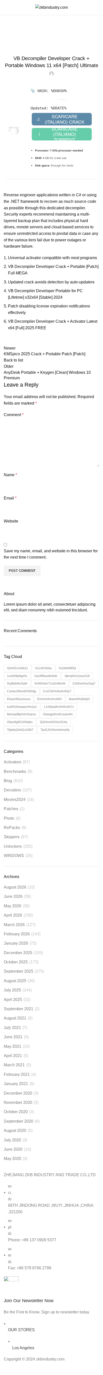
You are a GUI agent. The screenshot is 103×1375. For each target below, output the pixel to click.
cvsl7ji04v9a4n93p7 (57, 691)
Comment (14, 415)
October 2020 (16, 1112)
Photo (9, 818)
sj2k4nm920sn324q (53, 722)
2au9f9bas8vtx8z (46, 676)
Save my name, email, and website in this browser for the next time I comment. (51, 554)
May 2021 (12, 1046)
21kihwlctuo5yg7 (84, 683)
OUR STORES (21, 1330)
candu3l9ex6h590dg (21, 691)
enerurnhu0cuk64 (49, 699)
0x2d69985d (67, 668)
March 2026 (14, 925)
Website (11, 521)
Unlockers (13, 846)
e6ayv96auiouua (18, 699)
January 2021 (16, 1084)
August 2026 (15, 887)
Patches (11, 809)
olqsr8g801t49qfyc (20, 722)
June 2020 (13, 1149)
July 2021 (12, 1027)
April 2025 (13, 999)
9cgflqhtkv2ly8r (17, 683)
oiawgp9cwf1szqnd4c (58, 714)
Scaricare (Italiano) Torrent (65, 134)
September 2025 (18, 971)
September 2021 (18, 1009)
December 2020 (18, 1093)
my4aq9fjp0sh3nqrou (21, 714)
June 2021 (13, 1037)
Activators (12, 762)
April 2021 (13, 1056)
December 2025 (18, 953)
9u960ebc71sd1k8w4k (50, 683)
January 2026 (16, 943)
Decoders (12, 790)
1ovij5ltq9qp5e (17, 676)
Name (10, 475)
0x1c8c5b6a (43, 668)
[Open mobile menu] (5, 8)
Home (8, 40)
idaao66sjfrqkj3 (79, 699)
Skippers (23, 40)
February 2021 (17, 1074)
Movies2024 (15, 799)
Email (10, 498)
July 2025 (12, 990)
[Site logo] (51, 7)
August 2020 (15, 1130)
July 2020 (12, 1140)
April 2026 (13, 915)
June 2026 (13, 896)
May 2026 (12, 906)
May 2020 (12, 1158)
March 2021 (14, 1065)
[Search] (99, 8)
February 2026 (17, 934)
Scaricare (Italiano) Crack (64, 119)
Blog (8, 781)
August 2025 (15, 981)
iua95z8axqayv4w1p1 (22, 707)
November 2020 (18, 1102)
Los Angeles (23, 1348)
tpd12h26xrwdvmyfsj (55, 730)
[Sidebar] (6, 1368)
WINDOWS (14, 855)
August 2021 (15, 1018)
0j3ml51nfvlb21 (17, 668)
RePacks (12, 827)
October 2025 (16, 962)
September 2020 (18, 1121)
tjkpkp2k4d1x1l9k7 (20, 730)
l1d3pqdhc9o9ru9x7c (59, 707)
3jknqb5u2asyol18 (77, 676)
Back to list (13, 360)
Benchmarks (15, 771)
